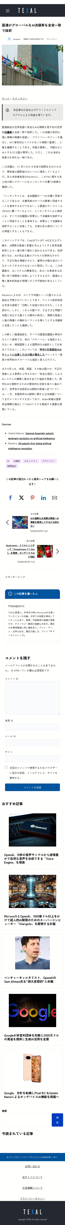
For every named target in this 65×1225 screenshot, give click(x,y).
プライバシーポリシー (32, 1198)
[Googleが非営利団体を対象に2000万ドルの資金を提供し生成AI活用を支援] (32, 996)
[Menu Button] (8, 10)
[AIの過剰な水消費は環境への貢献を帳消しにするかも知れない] (20, 518)
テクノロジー (52, 39)
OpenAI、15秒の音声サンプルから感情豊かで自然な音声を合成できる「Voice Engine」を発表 (31, 859)
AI (8, 461)
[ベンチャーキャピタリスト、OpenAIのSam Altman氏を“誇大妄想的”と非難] (32, 939)
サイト (9, 752)
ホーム (5, 98)
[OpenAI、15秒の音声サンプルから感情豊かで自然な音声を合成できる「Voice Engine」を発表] (32, 816)
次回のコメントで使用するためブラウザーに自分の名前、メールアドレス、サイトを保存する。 (33, 773)
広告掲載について (32, 1188)
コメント (11, 679)
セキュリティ (31, 461)
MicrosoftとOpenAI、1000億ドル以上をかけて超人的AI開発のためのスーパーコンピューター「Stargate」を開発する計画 (32, 920)
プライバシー (48, 461)
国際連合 (11, 466)
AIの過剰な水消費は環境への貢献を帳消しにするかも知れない (44, 522)
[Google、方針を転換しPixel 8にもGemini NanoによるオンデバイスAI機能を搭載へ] (32, 1054)
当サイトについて (32, 1177)
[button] (10, 497)
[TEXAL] (27, 9)
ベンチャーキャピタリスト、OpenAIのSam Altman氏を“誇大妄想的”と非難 (30, 979)
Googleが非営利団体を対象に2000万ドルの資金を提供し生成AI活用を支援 (31, 1037)
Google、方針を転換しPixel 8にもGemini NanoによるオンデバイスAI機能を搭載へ (31, 1095)
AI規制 (17, 461)
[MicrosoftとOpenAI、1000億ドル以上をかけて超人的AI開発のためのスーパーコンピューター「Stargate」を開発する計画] (32, 877)
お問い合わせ (32, 1166)
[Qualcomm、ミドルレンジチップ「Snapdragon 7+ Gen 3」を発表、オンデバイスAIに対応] (45, 547)
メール (10, 736)
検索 (4, 1111)
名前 (9, 720)
